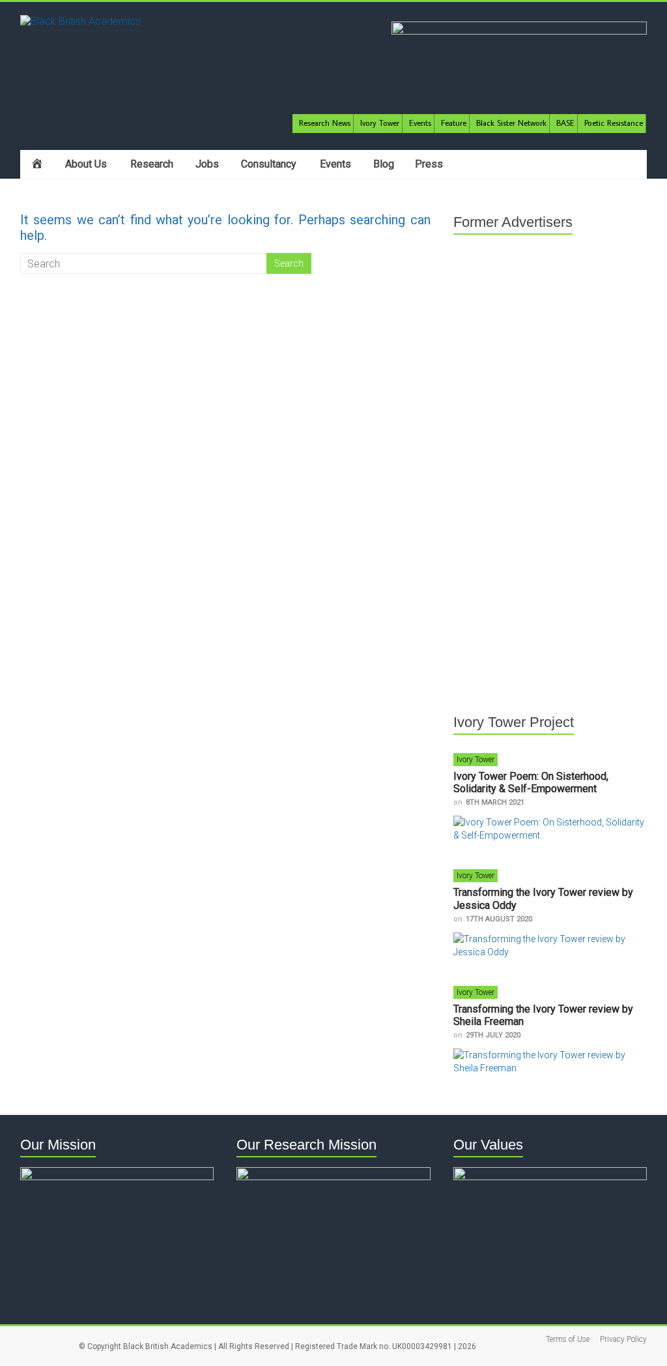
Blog (383, 164)
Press (429, 164)
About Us (86, 164)
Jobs (207, 164)
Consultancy (268, 164)
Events (335, 164)
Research (151, 164)
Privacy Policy (623, 1339)
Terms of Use (567, 1339)
